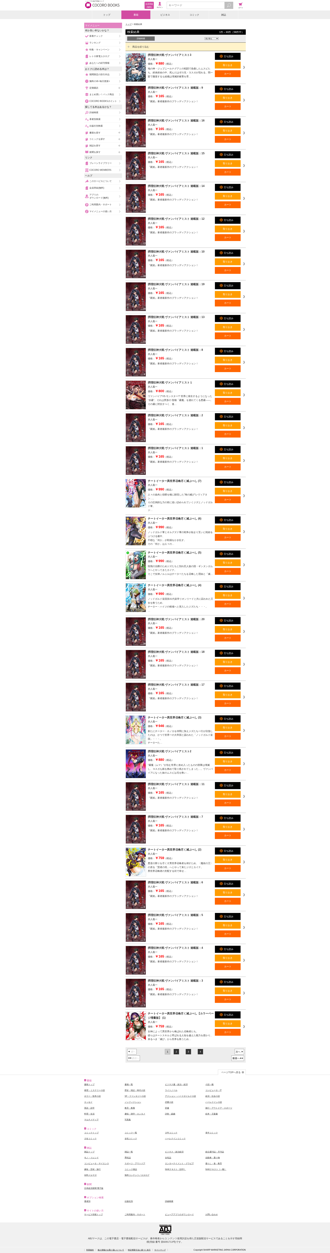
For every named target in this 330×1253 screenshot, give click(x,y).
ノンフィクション (133, 1102)
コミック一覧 (131, 1133)
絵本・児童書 (211, 1114)
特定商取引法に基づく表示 (139, 1250)
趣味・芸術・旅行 (92, 1169)
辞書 (167, 1108)
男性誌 (128, 1157)
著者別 (87, 1201)
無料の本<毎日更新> (99, 81)
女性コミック (131, 1138)
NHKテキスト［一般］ (215, 1169)
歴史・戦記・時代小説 (135, 1090)
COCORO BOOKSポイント (103, 101)
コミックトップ (91, 1133)
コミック (194, 14)
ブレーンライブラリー (100, 163)
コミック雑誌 (131, 1169)
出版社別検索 (96, 126)
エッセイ (88, 1102)
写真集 (128, 1119)
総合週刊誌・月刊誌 (214, 1152)
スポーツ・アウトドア (135, 1163)
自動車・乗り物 (212, 1157)
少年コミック (171, 1133)
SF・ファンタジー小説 (135, 1096)
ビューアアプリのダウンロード (179, 1214)
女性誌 (168, 1157)
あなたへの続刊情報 (99, 63)
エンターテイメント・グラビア (179, 1163)
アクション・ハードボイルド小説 (180, 1096)
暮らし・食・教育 (213, 1163)
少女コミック (90, 1138)
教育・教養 (130, 1108)
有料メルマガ (90, 1175)
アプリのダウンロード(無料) (99, 196)
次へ (238, 1051)
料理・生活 (89, 1114)
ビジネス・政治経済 (174, 1152)
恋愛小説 (169, 1102)
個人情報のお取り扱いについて (111, 1250)
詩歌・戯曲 (170, 1114)
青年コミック (211, 1133)
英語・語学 (89, 1108)
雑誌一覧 (129, 1152)
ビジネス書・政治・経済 (176, 1084)
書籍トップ (89, 1084)
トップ (106, 14)
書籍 (136, 14)
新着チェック (96, 36)
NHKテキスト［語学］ (175, 1169)
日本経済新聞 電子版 (93, 1188)
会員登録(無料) (96, 188)
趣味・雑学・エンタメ (135, 1114)
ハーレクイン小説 (213, 1102)
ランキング (95, 42)
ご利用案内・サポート (100, 204)
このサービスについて (100, 181)
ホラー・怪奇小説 (92, 1096)
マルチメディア (91, 1119)
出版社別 (129, 1201)
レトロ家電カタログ (99, 56)
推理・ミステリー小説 (94, 1090)
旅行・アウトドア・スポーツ (218, 1108)
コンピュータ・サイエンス (96, 1163)
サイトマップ (160, 1250)
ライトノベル (171, 1090)
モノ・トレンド (91, 1157)
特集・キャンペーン (99, 49)
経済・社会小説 (212, 1096)
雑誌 (223, 14)
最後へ (236, 1058)
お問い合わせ (211, 1214)
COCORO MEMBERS (100, 170)
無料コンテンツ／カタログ (137, 1175)
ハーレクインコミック (175, 1138)
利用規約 (90, 1250)
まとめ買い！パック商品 (101, 94)
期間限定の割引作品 (99, 74)
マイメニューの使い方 (100, 211)
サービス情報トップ (93, 1214)
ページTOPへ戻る (231, 1072)
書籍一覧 (129, 1084)
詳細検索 (93, 112)
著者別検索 (95, 119)
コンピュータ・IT (213, 1090)
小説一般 (209, 1084)
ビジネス (165, 14)
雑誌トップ (89, 1152)
